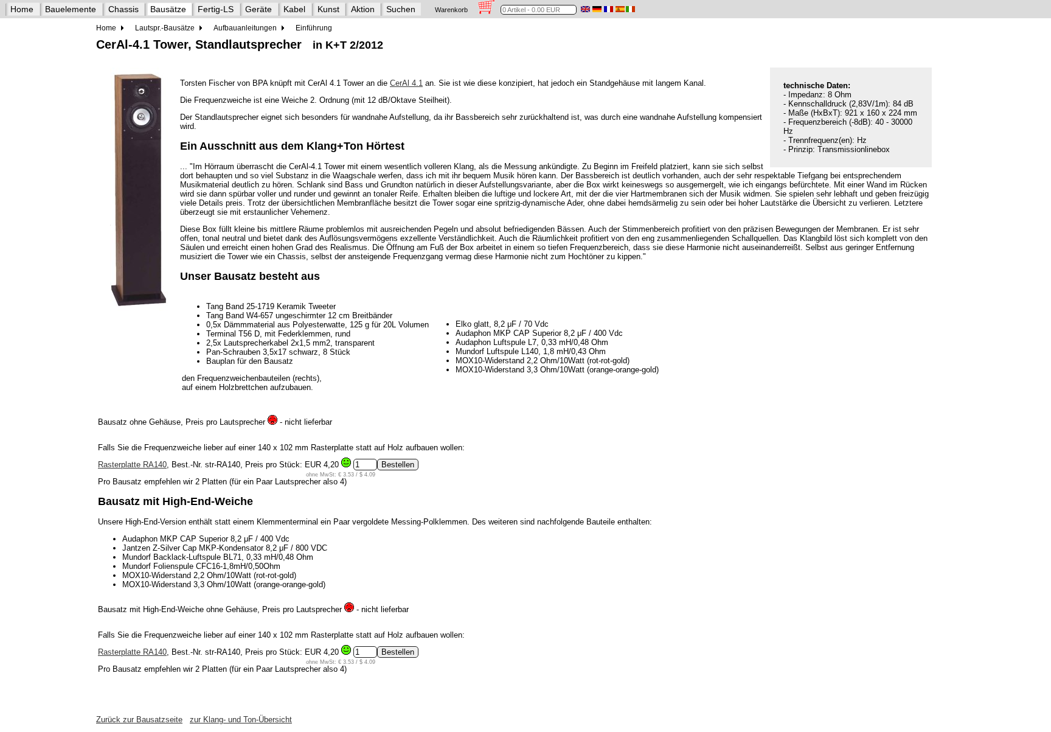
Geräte (258, 9)
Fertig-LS (216, 9)
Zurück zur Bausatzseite (139, 719)
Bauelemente (70, 9)
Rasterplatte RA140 (132, 464)
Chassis (123, 9)
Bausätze (168, 9)
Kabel (294, 9)
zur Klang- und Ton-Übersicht (241, 719)
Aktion (363, 9)
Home (21, 9)
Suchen (400, 9)
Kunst (328, 9)
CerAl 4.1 (406, 83)
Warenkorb (451, 9)
